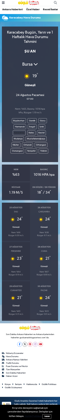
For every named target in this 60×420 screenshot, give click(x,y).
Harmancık (20, 127)
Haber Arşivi (11, 376)
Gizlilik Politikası (49, 384)
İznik (42, 127)
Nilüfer (16, 145)
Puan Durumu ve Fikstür (17, 366)
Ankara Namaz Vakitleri (17, 360)
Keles (31, 133)
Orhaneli (27, 145)
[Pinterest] (30, 344)
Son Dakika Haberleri (16, 373)
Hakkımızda (31, 384)
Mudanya (18, 139)
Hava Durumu (12, 356)
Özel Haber (33, 9)
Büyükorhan (18, 121)
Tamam (47, 416)
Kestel (41, 133)
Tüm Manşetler (13, 369)
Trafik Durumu (12, 363)
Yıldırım (43, 151)
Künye (8, 384)
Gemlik (32, 121)
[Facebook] (19, 344)
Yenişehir (31, 151)
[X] (24, 344)
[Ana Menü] (3, 3)
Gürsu (42, 121)
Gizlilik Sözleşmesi (13, 387)
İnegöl (32, 127)
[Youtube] (40, 344)
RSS (8, 404)
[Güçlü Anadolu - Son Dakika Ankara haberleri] (29, 2)
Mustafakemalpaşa (36, 139)
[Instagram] (35, 344)
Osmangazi (17, 151)
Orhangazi (41, 145)
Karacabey (19, 133)
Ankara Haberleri (12, 9)
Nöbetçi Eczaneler (14, 353)
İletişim (18, 384)
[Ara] (55, 3)
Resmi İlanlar (50, 9)
